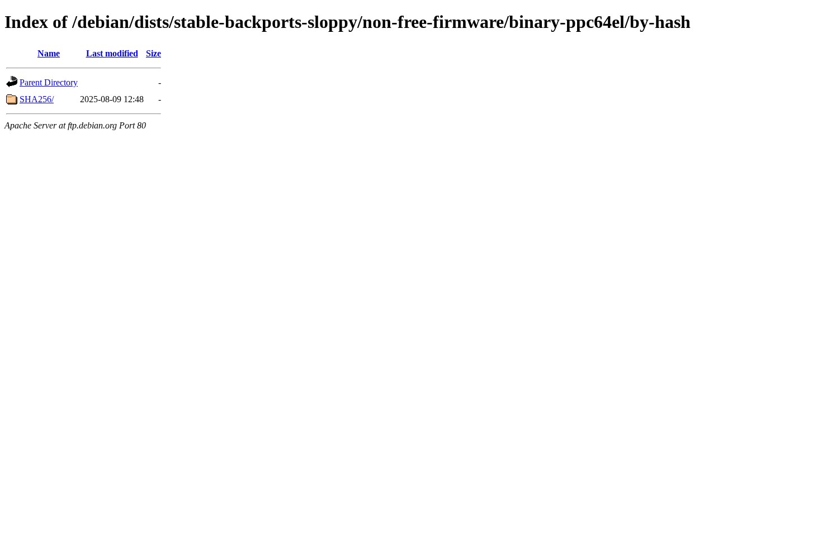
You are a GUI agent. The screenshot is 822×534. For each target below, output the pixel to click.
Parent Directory (49, 82)
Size (153, 53)
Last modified (112, 53)
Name (48, 53)
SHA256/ (37, 99)
